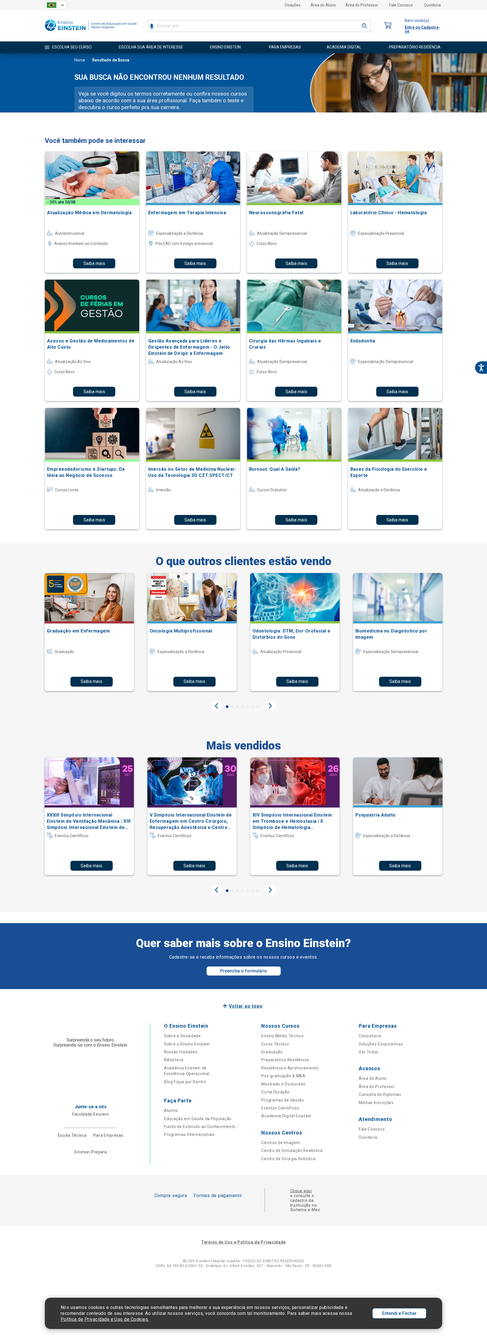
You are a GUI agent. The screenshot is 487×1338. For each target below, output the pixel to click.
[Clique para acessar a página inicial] (91, 32)
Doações (292, 5)
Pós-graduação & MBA (283, 1076)
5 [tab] (247, 706)
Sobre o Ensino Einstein (187, 1044)
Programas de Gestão (282, 1100)
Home (79, 60)
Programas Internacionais (189, 1134)
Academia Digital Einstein (286, 1116)
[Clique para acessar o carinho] (387, 26)
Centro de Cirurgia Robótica (288, 1158)
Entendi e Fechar (399, 1313)
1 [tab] (227, 706)
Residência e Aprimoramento (289, 1068)
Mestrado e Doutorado (283, 1084)
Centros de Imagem (280, 1142)
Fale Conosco (401, 5)
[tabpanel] (89, 632)
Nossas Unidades (181, 1052)
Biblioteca (173, 1060)
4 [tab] (242, 706)
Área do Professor (362, 5)
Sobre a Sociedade (182, 1036)
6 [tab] (252, 706)
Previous (216, 705)
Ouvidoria (432, 5)
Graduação (271, 1052)
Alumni (171, 1110)
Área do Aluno (323, 5)
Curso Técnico (275, 1044)
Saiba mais (94, 263)
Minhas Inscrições (376, 1102)
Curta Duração (275, 1092)
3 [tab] (237, 706)
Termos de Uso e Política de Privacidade (243, 1242)
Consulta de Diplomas (380, 1094)
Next (270, 705)
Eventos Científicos (280, 1108)
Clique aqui (301, 1191)
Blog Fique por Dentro (185, 1082)
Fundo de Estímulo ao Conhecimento (200, 1126)
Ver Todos (368, 1052)
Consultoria (370, 1036)
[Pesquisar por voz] (151, 26)
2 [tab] (232, 706)
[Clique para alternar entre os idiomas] (56, 5)
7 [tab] (257, 706)
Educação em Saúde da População (198, 1118)
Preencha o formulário (243, 971)
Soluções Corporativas (381, 1044)
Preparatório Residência (285, 1060)
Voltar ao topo (245, 1006)
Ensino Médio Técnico (282, 1036)
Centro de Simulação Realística (291, 1150)
